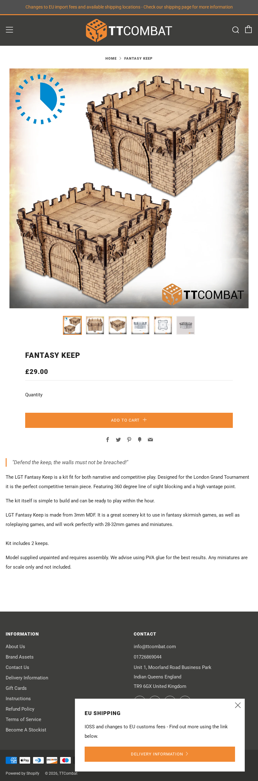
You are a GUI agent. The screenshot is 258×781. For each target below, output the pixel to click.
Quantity (33, 395)
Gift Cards (16, 688)
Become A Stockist (26, 730)
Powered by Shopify (22, 773)
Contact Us (17, 667)
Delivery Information (27, 678)
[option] (129, 188)
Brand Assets (20, 657)
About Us (15, 646)
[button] (72, 325)
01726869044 (147, 657)
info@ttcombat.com (155, 646)
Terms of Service (23, 719)
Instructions (18, 698)
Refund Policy (20, 709)
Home (111, 58)
